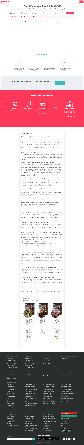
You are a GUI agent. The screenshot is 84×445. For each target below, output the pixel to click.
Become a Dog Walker (48, 414)
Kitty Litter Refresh (29, 388)
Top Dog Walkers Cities (31, 428)
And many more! (11, 378)
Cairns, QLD (28, 369)
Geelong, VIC (46, 360)
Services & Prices (29, 413)
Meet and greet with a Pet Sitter (34, 142)
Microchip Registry (30, 430)
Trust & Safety (10, 420)
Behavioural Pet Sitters (67, 391)
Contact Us (64, 426)
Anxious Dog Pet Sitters (49, 403)
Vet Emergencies (47, 430)
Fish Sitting (10, 407)
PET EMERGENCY (65, 413)
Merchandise (46, 425)
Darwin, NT (64, 374)
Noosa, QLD (28, 362)
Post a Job (60, 83)
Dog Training (28, 394)
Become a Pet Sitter (48, 413)
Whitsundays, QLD (30, 367)
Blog (62, 1)
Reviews (9, 423)
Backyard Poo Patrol (30, 386)
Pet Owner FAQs (29, 418)
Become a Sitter (69, 1)
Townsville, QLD (29, 365)
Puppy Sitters (46, 398)
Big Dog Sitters (47, 388)
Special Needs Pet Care (31, 403)
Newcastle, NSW (11, 362)
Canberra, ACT (64, 358)
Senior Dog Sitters (47, 396)
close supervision (55, 251)
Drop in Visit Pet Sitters (49, 400)
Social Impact (10, 418)
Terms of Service (65, 423)
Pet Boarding (10, 386)
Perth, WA (45, 374)
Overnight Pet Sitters (48, 391)
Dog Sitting (10, 384)
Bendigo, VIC (46, 363)
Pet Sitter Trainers (65, 401)
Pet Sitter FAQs (47, 428)
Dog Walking (10, 389)
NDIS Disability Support (31, 405)
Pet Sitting (9, 388)
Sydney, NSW (10, 358)
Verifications (28, 421)
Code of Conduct (47, 423)
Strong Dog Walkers (48, 389)
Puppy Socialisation (30, 393)
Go (33, 439)
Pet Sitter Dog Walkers (66, 400)
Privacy (63, 420)
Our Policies (64, 421)
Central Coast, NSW (12, 367)
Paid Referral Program (12, 425)
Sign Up (81, 1)
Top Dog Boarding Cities (31, 425)
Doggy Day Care (11, 393)
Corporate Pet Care (29, 384)
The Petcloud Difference (13, 414)
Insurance (27, 420)
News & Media (10, 421)
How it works (57, 1)
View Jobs (45, 420)
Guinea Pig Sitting (11, 405)
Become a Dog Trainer (48, 416)
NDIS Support (45, 1)
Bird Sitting (28, 396)
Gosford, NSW (10, 365)
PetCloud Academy (48, 426)
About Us (9, 413)
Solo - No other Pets (66, 389)
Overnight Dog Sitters (66, 388)
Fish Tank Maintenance (31, 389)
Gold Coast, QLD (29, 360)
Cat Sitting (9, 394)
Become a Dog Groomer (49, 418)
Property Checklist (29, 416)
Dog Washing (28, 391)
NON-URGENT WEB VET (67, 415)
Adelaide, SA (28, 374)
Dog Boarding (10, 401)
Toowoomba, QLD (29, 363)
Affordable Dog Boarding (67, 398)
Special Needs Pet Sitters (67, 393)
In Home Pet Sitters (66, 384)
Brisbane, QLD (28, 358)
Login (76, 1)
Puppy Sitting (10, 403)
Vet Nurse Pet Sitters (48, 393)
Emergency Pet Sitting (67, 386)
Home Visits (10, 398)
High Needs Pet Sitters (48, 384)
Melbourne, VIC (47, 358)
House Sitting (10, 391)
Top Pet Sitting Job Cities (49, 421)
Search (70, 13)
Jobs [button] (51, 1)
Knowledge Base (65, 418)
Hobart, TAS (10, 374)
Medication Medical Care (49, 386)
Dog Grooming (11, 396)
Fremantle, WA (46, 375)
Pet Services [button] (37, 1)
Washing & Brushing (30, 398)
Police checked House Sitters (50, 394)
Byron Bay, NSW (11, 360)
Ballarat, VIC (46, 362)
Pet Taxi (27, 400)
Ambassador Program (48, 432)
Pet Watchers (64, 396)
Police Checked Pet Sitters (49, 401)
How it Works (10, 416)
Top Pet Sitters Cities (30, 426)
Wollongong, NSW (11, 363)
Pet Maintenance (29, 401)
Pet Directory (28, 423)
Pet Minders (64, 394)
